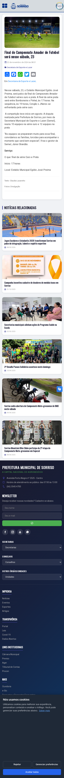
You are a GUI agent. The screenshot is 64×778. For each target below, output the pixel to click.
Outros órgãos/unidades (14, 571)
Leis (4, 630)
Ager (4, 663)
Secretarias (8, 541)
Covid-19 (6, 635)
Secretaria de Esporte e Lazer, (22, 81)
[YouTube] (20, 532)
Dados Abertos (9, 639)
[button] (59, 5)
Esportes (6, 607)
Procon (5, 671)
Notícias (6, 598)
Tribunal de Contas (11, 667)
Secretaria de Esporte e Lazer (19, 67)
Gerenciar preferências (47, 764)
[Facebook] (5, 532)
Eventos (6, 602)
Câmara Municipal (10, 654)
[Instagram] (13, 532)
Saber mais (44, 710)
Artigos (5, 611)
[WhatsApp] (28, 532)
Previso (5, 658)
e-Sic (4, 690)
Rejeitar (17, 764)
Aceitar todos (32, 772)
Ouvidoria (6, 686)
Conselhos (7, 556)
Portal (5, 626)
